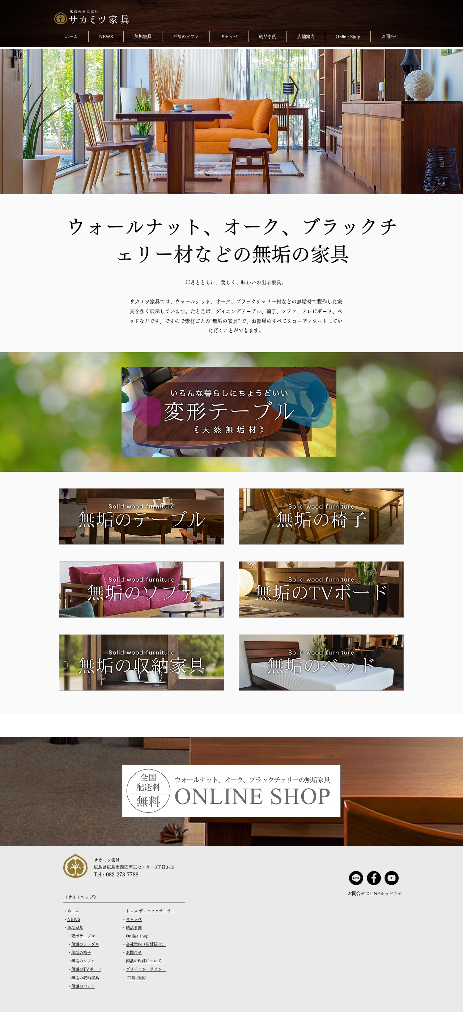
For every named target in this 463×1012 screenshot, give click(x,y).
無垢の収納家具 (85, 978)
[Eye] (141, 517)
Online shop (137, 936)
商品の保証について (144, 961)
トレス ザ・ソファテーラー (150, 911)
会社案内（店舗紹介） (146, 944)
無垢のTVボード (86, 969)
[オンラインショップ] (231, 791)
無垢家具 (75, 928)
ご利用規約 (136, 978)
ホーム (73, 911)
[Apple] (229, 412)
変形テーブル (83, 936)
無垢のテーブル (85, 944)
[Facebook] (374, 878)
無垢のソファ (83, 961)
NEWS (73, 919)
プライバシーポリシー (146, 969)
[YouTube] (392, 878)
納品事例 (134, 928)
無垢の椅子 (81, 953)
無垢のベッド (83, 986)
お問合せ (134, 953)
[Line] (356, 878)
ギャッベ (134, 919)
